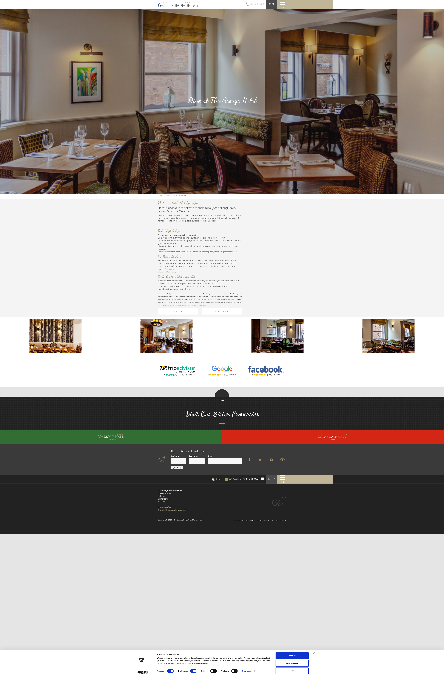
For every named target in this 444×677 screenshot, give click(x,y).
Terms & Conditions (265, 520)
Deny (292, 671)
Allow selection (292, 663)
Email (210, 456)
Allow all (292, 656)
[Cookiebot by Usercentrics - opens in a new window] (142, 672)
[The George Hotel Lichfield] (178, 4)
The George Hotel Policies (244, 520)
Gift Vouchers (222, 311)
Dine (160, 195)
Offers (218, 479)
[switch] (193, 671)
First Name (175, 456)
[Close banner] (313, 653)
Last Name (193, 456)
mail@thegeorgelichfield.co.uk (173, 510)
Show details (247, 671)
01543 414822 (257, 4)
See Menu (169, 269)
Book (271, 4)
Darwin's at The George (174, 195)
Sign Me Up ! (176, 467)
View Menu (178, 311)
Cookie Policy (281, 520)
